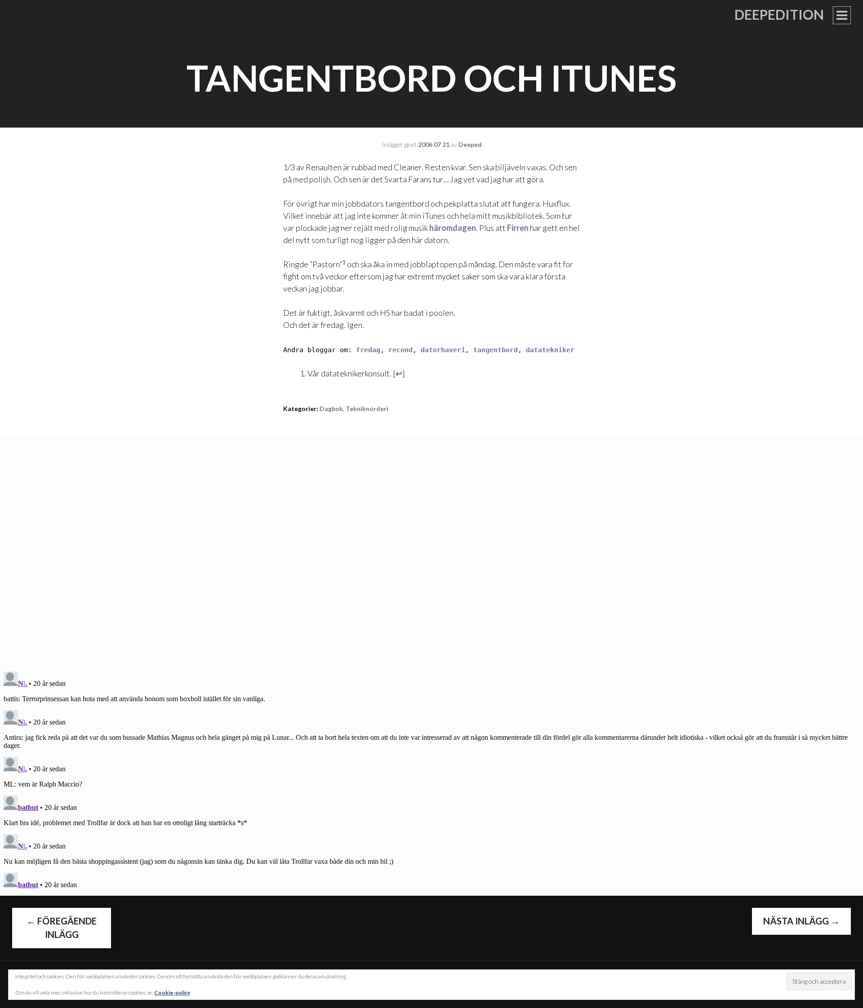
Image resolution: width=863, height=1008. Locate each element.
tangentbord (495, 350)
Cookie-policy (172, 992)
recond (400, 350)
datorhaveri (443, 350)
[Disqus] (431, 547)
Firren (518, 228)
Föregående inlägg (62, 927)
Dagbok (331, 408)
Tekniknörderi (367, 408)
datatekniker (550, 350)
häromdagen (452, 228)
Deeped (470, 144)
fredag (368, 350)
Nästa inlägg (801, 920)
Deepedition (779, 14)
